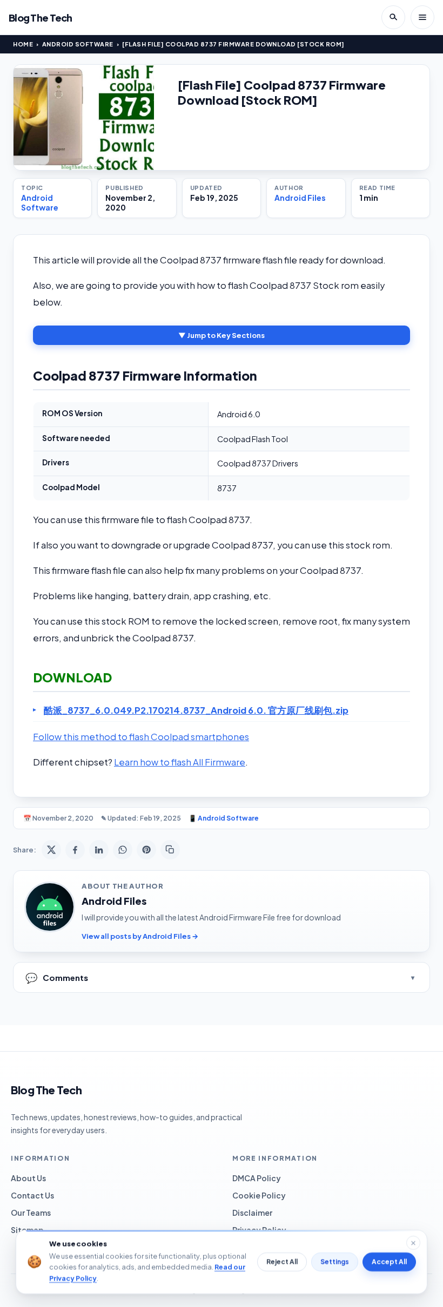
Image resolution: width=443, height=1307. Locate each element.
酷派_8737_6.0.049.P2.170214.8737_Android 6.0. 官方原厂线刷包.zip (196, 710)
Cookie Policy (259, 1195)
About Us (28, 1178)
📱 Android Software (224, 818)
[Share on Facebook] (75, 849)
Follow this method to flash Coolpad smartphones (141, 736)
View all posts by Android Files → (140, 936)
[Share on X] (51, 849)
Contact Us (32, 1195)
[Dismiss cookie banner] (413, 1243)
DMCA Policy (256, 1178)
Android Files (300, 197)
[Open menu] (422, 17)
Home (23, 44)
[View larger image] (84, 117)
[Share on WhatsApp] (122, 849)
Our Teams (31, 1212)
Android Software (77, 44)
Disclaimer (252, 1212)
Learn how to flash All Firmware (179, 762)
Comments (56, 977)
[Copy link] (170, 849)
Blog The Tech (40, 17)
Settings (334, 1262)
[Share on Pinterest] (146, 849)
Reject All (282, 1262)
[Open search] (393, 17)
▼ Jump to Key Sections (221, 335)
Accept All (389, 1262)
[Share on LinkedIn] (99, 849)
